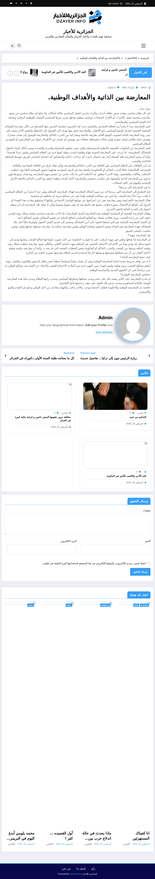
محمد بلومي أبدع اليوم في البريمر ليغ (22, 836)
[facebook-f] (31, 3)
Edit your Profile (96, 325)
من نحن (66, 869)
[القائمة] (143, 46)
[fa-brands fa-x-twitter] (26, 3)
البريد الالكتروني (68, 541)
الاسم (147, 541)
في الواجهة (105, 605)
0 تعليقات (111, 87)
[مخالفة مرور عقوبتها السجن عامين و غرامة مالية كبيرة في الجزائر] (40, 396)
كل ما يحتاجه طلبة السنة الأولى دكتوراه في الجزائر (42, 358)
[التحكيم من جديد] (115, 396)
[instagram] (16, 3)
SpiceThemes (75, 873)
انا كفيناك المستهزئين (141, 836)
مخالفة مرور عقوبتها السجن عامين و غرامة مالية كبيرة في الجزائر (43, 418)
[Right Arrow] (10, 73)
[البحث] (19, 45)
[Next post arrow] (5, 355)
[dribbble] (21, 3)
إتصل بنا (81, 869)
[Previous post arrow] (149, 355)
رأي (93, 869)
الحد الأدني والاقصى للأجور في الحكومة (70, 72)
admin (144, 87)
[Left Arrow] (16, 73)
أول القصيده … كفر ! (61, 836)
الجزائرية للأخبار (78, 31)
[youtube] (11, 3)
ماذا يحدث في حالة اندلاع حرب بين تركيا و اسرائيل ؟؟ (96, 836)
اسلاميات (144, 605)
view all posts (104, 332)
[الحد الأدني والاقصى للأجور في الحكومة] (115, 455)
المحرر (140, 412)
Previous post (88, 352)
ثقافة (136, 605)
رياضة (30, 605)
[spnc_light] (12, 46)
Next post (69, 352)
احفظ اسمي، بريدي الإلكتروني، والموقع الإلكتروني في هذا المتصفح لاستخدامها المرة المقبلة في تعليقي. (94, 563)
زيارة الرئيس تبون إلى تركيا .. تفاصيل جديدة (109, 358)
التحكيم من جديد (138, 417)
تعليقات (146, 510)
